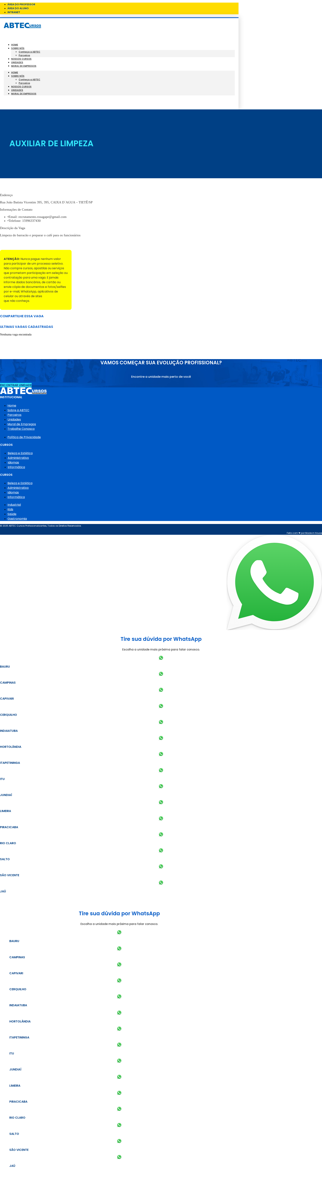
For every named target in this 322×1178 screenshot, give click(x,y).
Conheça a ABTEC (29, 51)
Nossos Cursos (21, 58)
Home (14, 44)
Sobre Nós (17, 48)
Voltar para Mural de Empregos (24, 243)
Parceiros (24, 55)
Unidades (17, 62)
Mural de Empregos (23, 66)
